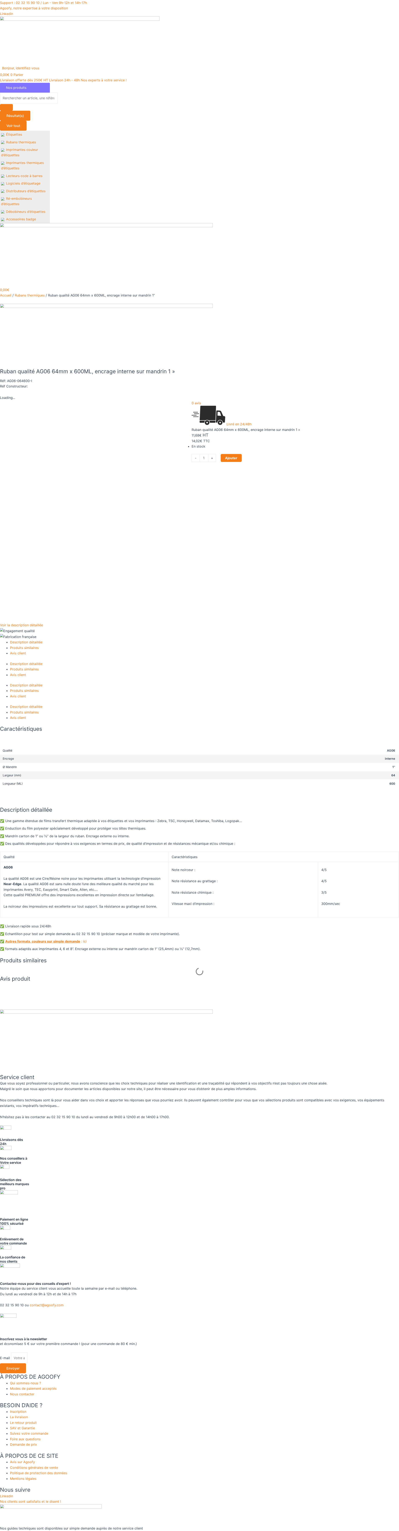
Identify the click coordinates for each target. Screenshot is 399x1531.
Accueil (5, 295)
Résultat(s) (15, 116)
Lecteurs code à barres (24, 176)
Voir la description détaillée (21, 625)
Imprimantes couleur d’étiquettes (19, 152)
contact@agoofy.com (47, 1305)
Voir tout (13, 126)
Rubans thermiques (21, 142)
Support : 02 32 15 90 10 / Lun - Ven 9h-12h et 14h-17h (43, 3)
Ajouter (231, 458)
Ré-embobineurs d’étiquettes (16, 201)
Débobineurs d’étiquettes (25, 212)
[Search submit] (6, 107)
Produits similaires (24, 648)
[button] (23, 68)
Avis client (18, 653)
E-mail (5, 1358)
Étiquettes (14, 134)
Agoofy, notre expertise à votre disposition (34, 8)
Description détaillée (26, 642)
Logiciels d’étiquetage (23, 183)
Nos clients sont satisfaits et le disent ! (30, 1501)
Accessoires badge (21, 219)
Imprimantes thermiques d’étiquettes (22, 165)
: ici (46, 941)
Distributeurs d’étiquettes (26, 191)
